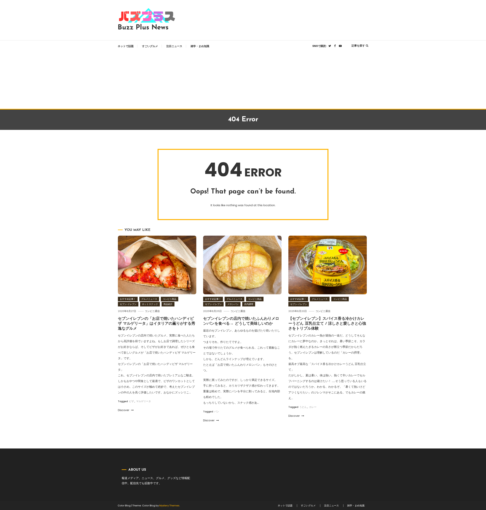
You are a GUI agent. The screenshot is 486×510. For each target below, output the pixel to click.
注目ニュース (174, 46)
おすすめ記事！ (128, 299)
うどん (303, 407)
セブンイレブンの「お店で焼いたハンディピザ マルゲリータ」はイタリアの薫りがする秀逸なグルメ (156, 324)
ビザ (131, 401)
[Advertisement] (243, 80)
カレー (312, 407)
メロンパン (233, 304)
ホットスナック (150, 304)
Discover (124, 410)
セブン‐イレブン (128, 304)
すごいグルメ (150, 46)
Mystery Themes (169, 505)
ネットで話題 (126, 46)
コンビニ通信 (152, 311)
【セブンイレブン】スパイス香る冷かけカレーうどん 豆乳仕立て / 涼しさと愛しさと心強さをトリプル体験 (327, 324)
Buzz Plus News (143, 27)
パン (216, 411)
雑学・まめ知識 (200, 46)
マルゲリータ (143, 401)
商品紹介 (168, 304)
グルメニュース (149, 299)
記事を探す (358, 45)
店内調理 (248, 304)
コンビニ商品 (169, 299)
